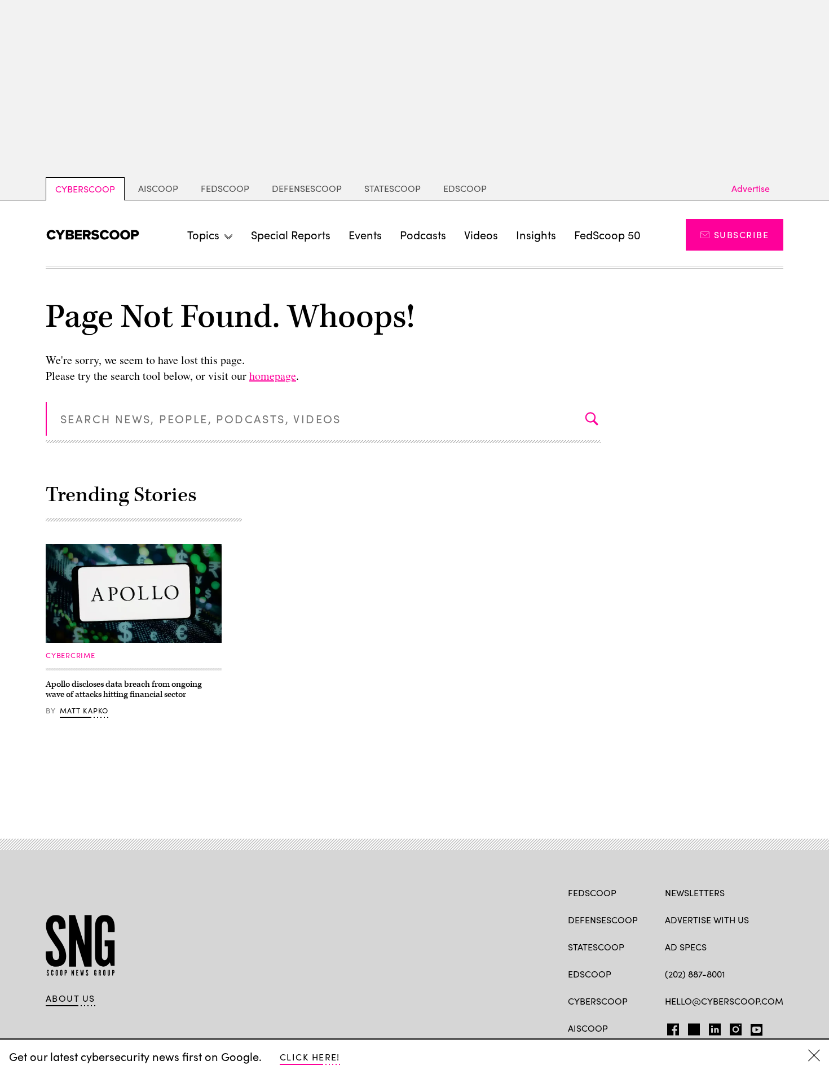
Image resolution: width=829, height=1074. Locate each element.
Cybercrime (70, 655)
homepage (272, 375)
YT (753, 1027)
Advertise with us (707, 920)
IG (732, 1027)
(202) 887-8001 (695, 974)
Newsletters (695, 892)
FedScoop (225, 188)
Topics (203, 234)
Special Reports (290, 234)
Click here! (310, 1057)
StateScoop (392, 188)
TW (692, 1027)
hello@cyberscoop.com (724, 1001)
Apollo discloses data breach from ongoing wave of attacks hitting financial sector (124, 689)
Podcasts (423, 234)
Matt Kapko (84, 710)
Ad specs (686, 947)
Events (365, 234)
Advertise (750, 188)
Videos (481, 234)
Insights (536, 234)
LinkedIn (715, 1027)
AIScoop (158, 188)
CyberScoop (85, 189)
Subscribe (741, 234)
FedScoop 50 (607, 234)
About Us (70, 998)
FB (670, 1027)
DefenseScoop (307, 188)
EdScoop (465, 188)
